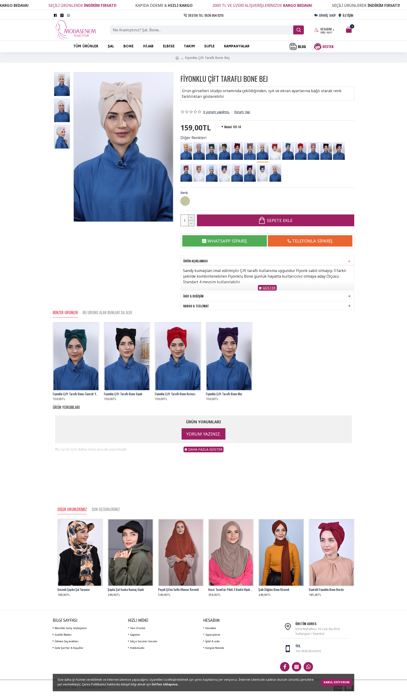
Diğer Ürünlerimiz (72, 509)
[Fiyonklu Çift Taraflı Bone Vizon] (250, 151)
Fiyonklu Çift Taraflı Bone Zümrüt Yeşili (76, 394)
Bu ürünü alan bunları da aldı (107, 312)
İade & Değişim (193, 296)
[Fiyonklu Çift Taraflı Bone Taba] (199, 173)
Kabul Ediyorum (337, 682)
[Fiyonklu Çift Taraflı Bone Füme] (224, 173)
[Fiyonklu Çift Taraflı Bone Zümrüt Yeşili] (212, 151)
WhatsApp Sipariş (227, 241)
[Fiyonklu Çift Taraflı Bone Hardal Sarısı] (186, 151)
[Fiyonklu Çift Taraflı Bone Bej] (263, 151)
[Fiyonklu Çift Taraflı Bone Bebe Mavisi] (212, 173)
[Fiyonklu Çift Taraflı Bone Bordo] (237, 151)
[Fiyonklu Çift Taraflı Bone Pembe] (237, 173)
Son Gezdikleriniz (106, 509)
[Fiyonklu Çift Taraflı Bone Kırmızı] (301, 151)
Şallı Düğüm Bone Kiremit (273, 589)
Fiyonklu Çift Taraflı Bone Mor (224, 394)
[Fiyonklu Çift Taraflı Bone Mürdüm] (339, 151)
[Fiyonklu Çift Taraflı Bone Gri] (199, 151)
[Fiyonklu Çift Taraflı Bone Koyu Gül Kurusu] (186, 173)
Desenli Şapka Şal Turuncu (73, 589)
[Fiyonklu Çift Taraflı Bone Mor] (250, 173)
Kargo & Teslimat (196, 306)
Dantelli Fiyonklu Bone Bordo (326, 589)
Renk (184, 192)
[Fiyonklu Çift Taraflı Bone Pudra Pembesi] (275, 173)
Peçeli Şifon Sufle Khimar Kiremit (178, 589)
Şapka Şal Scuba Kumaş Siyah (126, 589)
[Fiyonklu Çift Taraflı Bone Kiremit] (275, 151)
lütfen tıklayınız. (165, 684)
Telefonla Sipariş (312, 241)
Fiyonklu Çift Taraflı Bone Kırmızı (175, 394)
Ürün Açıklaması (195, 261)
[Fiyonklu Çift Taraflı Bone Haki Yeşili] (224, 151)
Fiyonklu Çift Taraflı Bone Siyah (123, 394)
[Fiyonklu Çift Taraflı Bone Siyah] (326, 151)
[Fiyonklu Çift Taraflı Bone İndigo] (263, 173)
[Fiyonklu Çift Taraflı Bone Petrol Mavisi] (288, 151)
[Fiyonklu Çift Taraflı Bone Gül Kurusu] (313, 151)
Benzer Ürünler (65, 312)
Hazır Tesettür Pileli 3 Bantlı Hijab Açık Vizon (231, 589)
